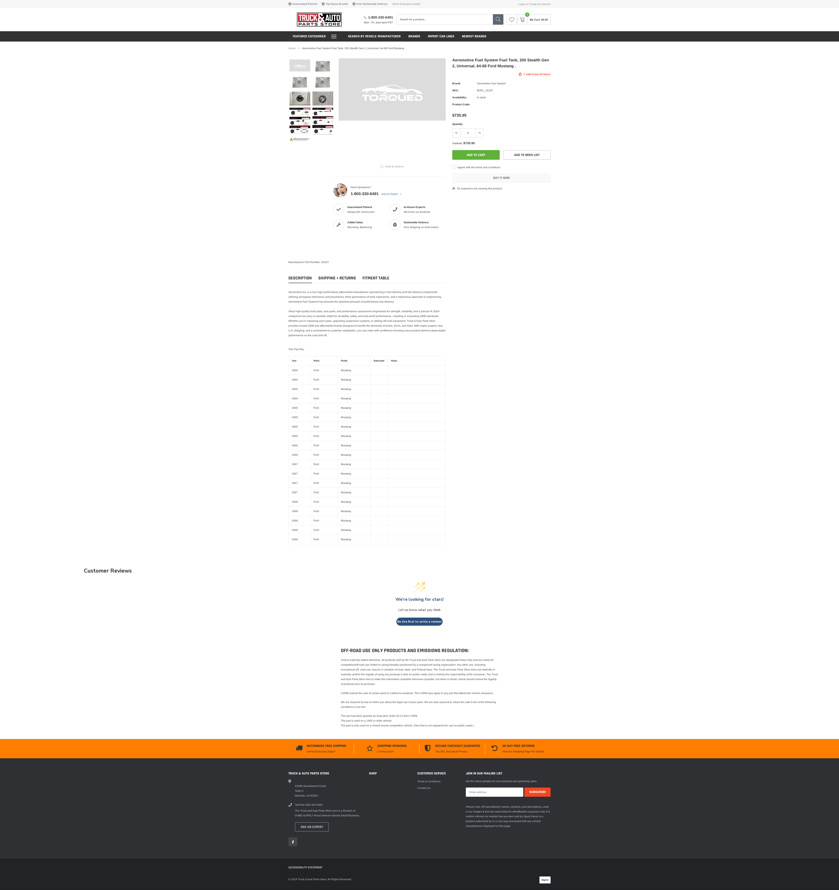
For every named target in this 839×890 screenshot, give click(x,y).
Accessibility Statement (305, 867)
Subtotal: (457, 143)
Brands (414, 36)
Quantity (457, 124)
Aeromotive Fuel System (491, 83)
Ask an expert (312, 827)
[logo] (315, 19)
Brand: (456, 83)
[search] (498, 19)
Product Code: (461, 104)
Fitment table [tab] (375, 278)
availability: (459, 97)
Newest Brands (474, 36)
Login (521, 4)
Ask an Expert (390, 194)
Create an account (540, 4)
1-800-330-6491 (380, 17)
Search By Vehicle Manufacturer (374, 36)
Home (292, 48)
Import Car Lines (441, 36)
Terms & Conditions (428, 781)
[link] (512, 19)
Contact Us (423, 788)
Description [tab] (300, 278)
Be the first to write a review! (419, 622)
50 (458, 188)
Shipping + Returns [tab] (337, 278)
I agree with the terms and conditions (478, 167)
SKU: (455, 90)
